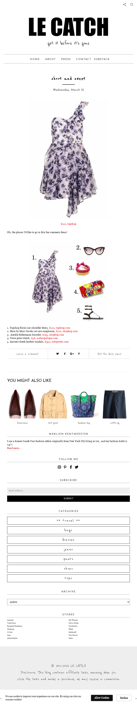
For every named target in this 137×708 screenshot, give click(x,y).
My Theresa (73, 620)
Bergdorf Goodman (14, 626)
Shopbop (10, 629)
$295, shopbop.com (53, 334)
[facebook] (71, 467)
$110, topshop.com (59, 327)
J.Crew (9, 632)
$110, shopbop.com (67, 331)
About (50, 59)
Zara (9, 635)
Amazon (10, 620)
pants (68, 559)
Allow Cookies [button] (102, 697)
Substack (102, 59)
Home (35, 59)
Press (66, 59)
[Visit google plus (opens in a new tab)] (72, 354)
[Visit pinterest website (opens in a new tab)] (23, 107)
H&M (71, 629)
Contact (83, 59)
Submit (68, 498)
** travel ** (68, 521)
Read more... (14, 448)
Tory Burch (73, 635)
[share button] (131, 4)
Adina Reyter (12, 638)
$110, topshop (68, 223)
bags (68, 530)
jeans (68, 549)
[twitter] (77, 467)
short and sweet (69, 78)
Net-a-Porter (74, 623)
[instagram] (60, 467)
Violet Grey (11, 623)
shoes (68, 569)
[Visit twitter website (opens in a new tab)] (57, 354)
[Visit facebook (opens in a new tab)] (65, 354)
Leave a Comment (27, 354)
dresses (68, 540)
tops (68, 578)
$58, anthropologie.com (44, 338)
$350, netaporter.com (56, 341)
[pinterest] (65, 467)
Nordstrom (73, 626)
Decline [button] (124, 697)
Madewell (72, 632)
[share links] (124, 4)
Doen (71, 638)
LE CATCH (68, 27)
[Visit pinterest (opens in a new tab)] (79, 354)
